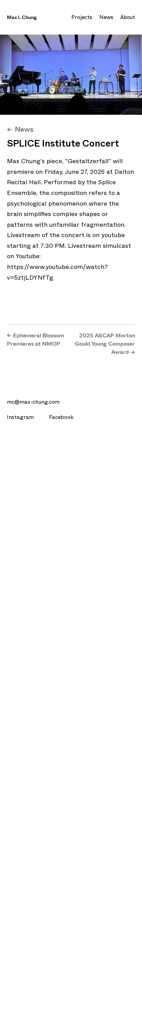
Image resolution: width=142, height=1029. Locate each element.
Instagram (21, 417)
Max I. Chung (22, 17)
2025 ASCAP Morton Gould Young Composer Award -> (105, 343)
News (106, 17)
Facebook (61, 417)
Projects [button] (81, 17)
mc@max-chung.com (33, 402)
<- (20, 129)
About (127, 17)
